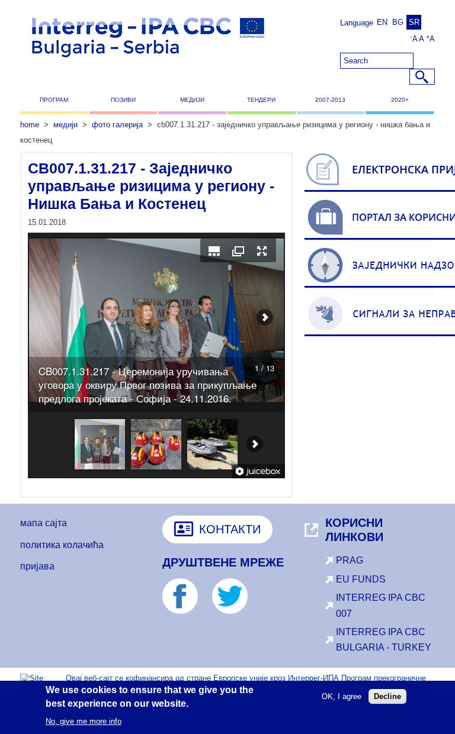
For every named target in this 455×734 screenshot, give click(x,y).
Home (29, 124)
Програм (54, 99)
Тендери (261, 99)
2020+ (400, 99)
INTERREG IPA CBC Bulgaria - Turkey (383, 639)
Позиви (123, 99)
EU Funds (361, 579)
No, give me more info (83, 721)
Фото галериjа (117, 124)
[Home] (148, 62)
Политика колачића (62, 545)
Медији (192, 99)
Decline (387, 696)
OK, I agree (341, 696)
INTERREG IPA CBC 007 (380, 605)
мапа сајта (43, 523)
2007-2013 (330, 99)
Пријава (37, 566)
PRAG (349, 560)
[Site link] (186, 611)
